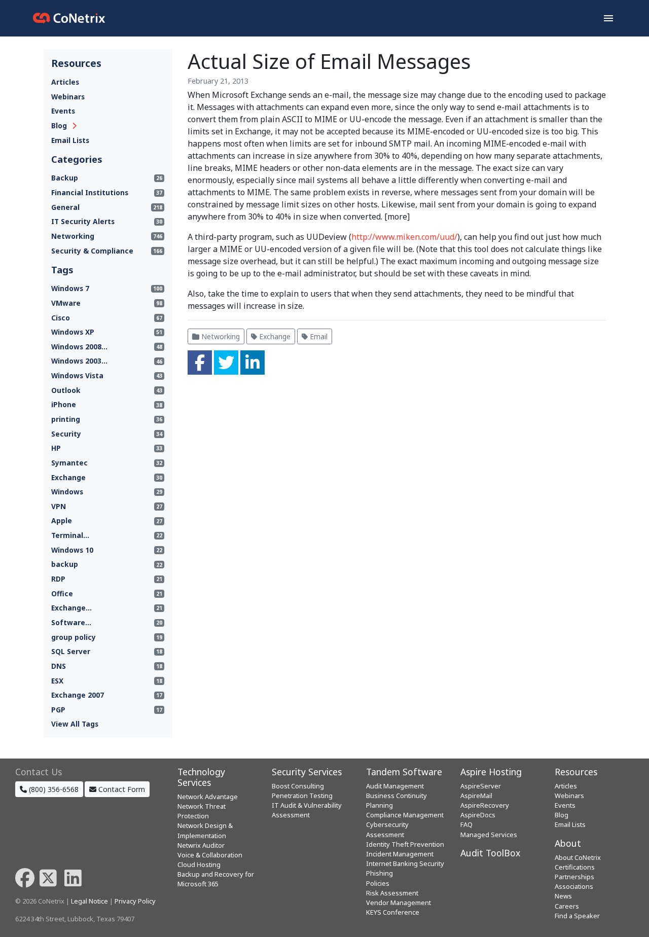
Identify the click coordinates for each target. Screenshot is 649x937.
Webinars (68, 96)
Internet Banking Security (405, 863)
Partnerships (574, 876)
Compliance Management (405, 814)
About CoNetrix (578, 857)
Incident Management (400, 853)
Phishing (379, 873)
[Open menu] (608, 18)
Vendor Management (398, 902)
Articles (65, 82)
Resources (576, 772)
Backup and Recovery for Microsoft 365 (215, 879)
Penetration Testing (302, 795)
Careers (567, 906)
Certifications (575, 867)
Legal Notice (89, 901)
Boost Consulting (298, 785)
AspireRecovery (484, 805)
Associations (574, 886)
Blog (59, 125)
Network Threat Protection (201, 811)
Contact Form (120, 789)
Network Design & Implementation (205, 830)
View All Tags (74, 724)
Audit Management (395, 785)
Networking (219, 336)
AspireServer (480, 785)
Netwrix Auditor (201, 845)
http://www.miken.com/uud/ (404, 236)
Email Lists (70, 140)
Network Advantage (207, 796)
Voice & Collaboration (209, 854)
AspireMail (476, 795)
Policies (377, 883)
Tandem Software (404, 772)
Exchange (274, 336)
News (563, 895)
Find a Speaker (577, 915)
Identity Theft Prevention (405, 844)
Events (63, 111)
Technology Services (201, 777)
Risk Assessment (392, 892)
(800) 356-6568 (53, 789)
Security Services (307, 772)
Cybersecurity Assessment (387, 829)
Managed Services (488, 834)
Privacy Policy (135, 901)
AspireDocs (477, 814)
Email (318, 336)
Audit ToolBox (490, 853)
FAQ (466, 824)
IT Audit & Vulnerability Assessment (307, 810)
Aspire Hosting (491, 772)
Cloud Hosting (199, 864)
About (568, 843)
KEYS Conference (392, 912)
